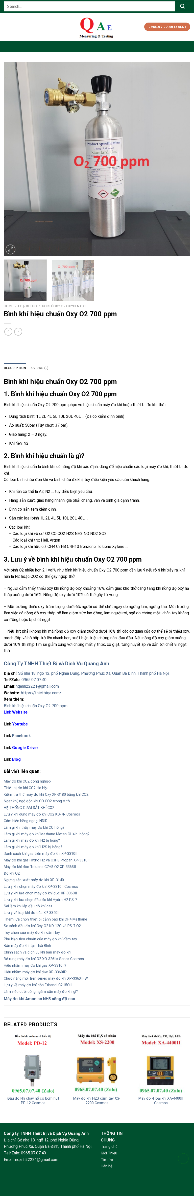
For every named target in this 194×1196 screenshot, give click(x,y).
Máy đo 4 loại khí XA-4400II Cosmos (160, 1100)
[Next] (180, 159)
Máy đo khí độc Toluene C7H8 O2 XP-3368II (40, 867)
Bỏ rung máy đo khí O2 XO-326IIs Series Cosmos (44, 959)
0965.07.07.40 (33, 679)
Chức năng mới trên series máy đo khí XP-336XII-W (46, 978)
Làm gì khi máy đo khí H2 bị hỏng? (32, 840)
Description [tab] (15, 368)
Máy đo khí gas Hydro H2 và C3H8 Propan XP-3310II (46, 860)
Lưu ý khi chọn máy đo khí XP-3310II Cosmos (41, 887)
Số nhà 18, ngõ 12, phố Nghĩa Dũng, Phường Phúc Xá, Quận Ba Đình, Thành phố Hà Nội (93, 673)
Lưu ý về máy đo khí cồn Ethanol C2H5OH (38, 985)
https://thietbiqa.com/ (41, 692)
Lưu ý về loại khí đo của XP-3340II (31, 913)
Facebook (21, 735)
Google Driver (25, 747)
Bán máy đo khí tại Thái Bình (27, 946)
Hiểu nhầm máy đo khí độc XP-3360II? (35, 972)
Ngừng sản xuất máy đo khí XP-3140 (34, 880)
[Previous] (13, 159)
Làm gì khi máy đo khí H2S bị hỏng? (33, 847)
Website (20, 712)
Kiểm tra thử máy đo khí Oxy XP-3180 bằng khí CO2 (46, 794)
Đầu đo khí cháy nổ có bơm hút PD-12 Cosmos (33, 1100)
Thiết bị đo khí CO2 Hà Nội (25, 788)
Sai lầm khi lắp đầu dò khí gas (28, 906)
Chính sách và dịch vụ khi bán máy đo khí (37, 952)
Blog (16, 759)
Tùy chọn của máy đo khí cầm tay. (32, 932)
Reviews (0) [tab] (39, 368)
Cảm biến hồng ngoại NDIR (25, 821)
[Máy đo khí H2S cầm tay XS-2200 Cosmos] (96, 1063)
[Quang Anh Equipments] (97, 27)
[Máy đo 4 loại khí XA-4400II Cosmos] (160, 1063)
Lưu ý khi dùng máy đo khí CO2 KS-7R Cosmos (42, 814)
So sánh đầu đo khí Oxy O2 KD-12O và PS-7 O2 (42, 926)
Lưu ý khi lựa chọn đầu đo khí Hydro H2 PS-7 (40, 900)
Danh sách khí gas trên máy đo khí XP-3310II (40, 854)
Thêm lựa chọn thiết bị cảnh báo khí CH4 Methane (45, 919)
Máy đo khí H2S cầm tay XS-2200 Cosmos (96, 1100)
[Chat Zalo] (183, 1171)
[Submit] (182, 6)
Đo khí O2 (12, 873)
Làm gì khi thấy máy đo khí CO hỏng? (34, 827)
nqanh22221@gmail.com (37, 686)
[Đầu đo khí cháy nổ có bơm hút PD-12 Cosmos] (33, 1063)
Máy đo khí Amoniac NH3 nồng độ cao (39, 998)
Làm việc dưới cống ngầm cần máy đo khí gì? (41, 992)
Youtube (20, 724)
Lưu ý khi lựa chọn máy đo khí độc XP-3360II (40, 893)
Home (8, 306)
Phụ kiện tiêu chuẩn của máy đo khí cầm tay (40, 939)
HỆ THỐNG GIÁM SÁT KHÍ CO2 (29, 808)
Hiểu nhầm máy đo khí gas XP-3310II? (35, 965)
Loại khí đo (27, 306)
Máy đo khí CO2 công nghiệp (27, 781)
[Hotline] (183, 1158)
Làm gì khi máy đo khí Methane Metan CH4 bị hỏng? (46, 834)
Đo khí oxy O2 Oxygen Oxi (64, 306)
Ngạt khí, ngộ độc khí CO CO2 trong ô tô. (37, 801)
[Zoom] (10, 249)
